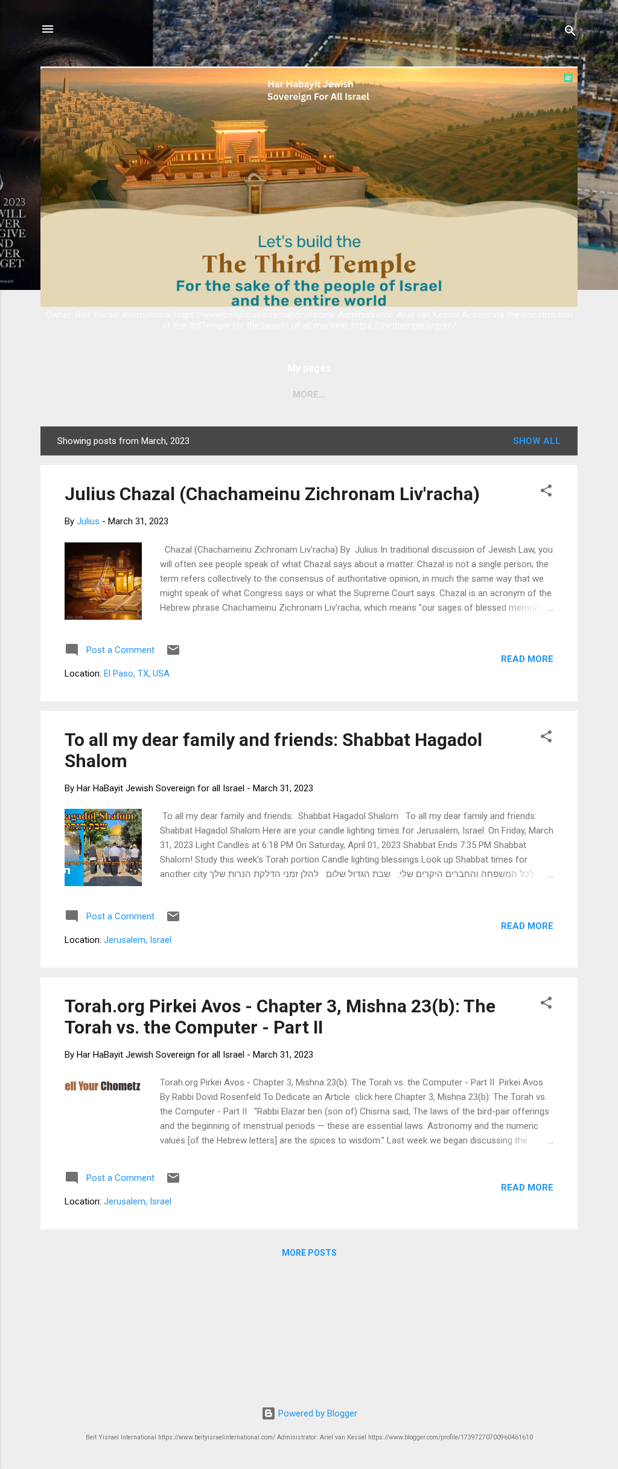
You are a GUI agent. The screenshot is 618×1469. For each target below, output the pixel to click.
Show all (537, 441)
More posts (309, 1253)
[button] (546, 492)
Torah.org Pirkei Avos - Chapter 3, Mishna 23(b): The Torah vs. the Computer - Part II (280, 1016)
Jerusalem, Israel (137, 939)
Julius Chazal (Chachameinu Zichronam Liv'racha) (272, 493)
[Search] (570, 32)
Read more (527, 659)
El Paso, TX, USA (137, 673)
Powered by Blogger (316, 1413)
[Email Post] (173, 654)
